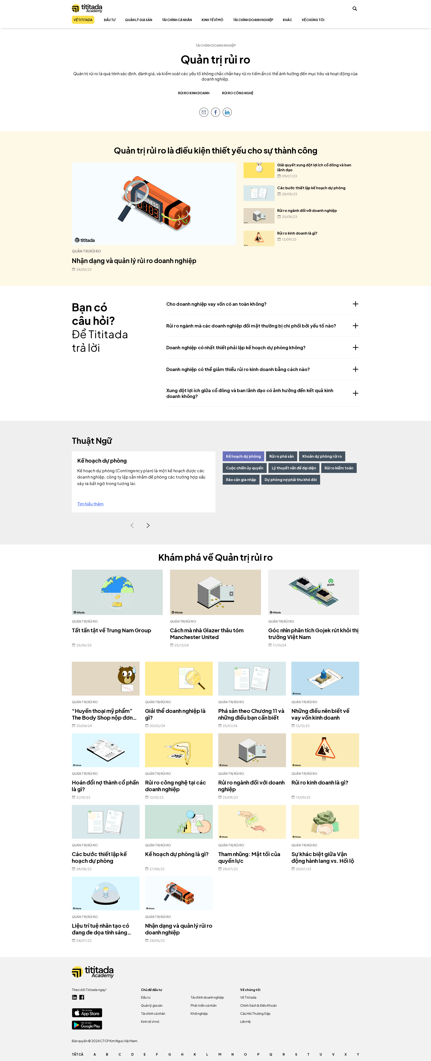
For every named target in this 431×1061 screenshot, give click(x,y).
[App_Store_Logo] (87, 1012)
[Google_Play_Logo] (87, 1025)
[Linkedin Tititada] (74, 997)
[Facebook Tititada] (81, 997)
